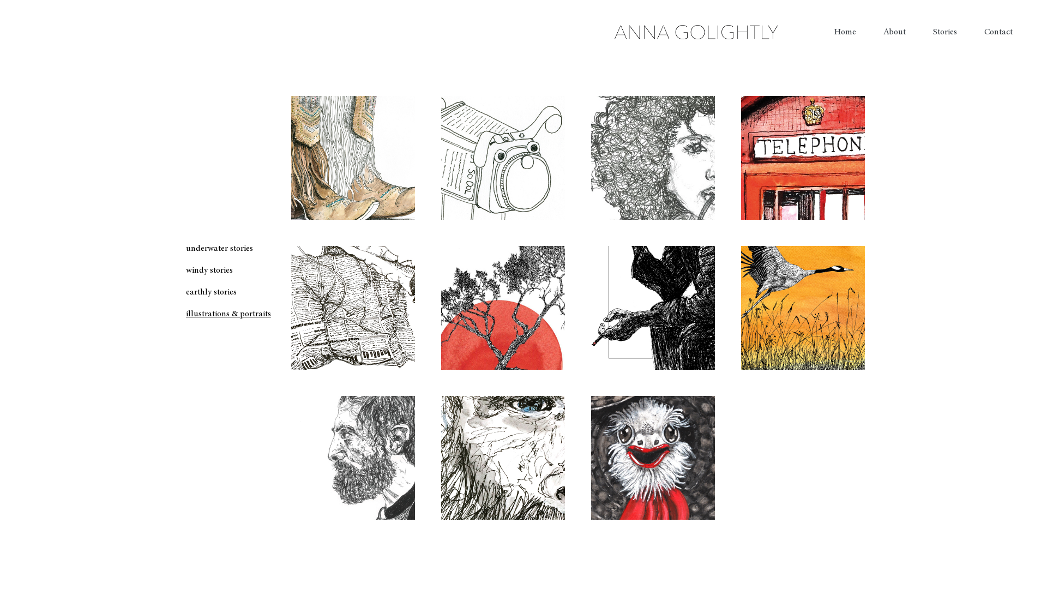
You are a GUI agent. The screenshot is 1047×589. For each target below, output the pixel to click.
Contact (998, 32)
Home (845, 32)
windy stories (209, 270)
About (894, 32)
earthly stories (211, 292)
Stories (945, 32)
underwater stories (219, 248)
